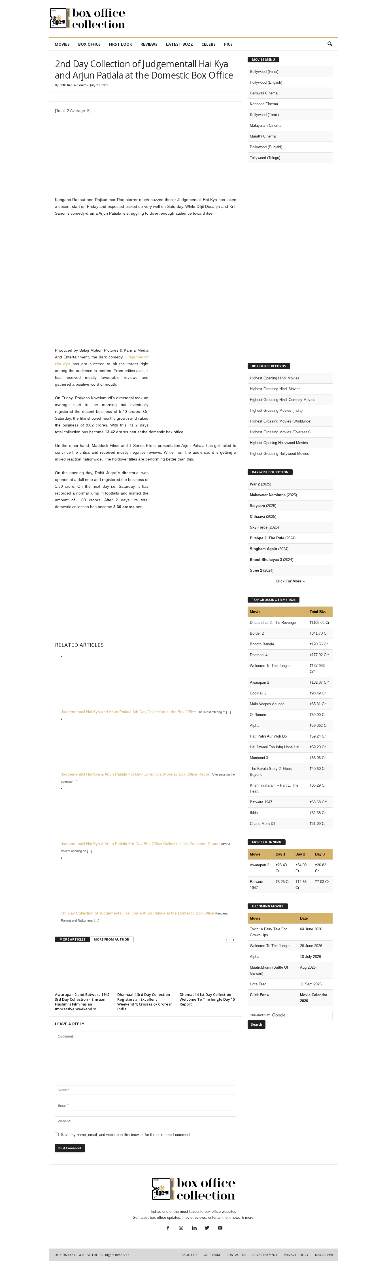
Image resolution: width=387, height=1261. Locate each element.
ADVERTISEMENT (264, 1254)
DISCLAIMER (324, 1254)
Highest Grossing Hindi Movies (275, 389)
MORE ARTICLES (72, 939)
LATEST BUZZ (179, 44)
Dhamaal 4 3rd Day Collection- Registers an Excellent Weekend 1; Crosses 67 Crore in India (145, 1001)
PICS (228, 44)
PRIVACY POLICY (296, 1254)
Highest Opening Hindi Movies (274, 378)
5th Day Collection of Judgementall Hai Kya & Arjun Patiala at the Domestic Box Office (137, 913)
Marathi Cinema (263, 136)
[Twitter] (207, 1228)
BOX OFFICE (89, 44)
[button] (330, 44)
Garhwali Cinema (264, 93)
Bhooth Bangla (262, 644)
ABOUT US (189, 1254)
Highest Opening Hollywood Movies (279, 443)
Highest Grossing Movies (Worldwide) (280, 421)
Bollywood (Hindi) (264, 71)
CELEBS (208, 44)
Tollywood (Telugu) (265, 158)
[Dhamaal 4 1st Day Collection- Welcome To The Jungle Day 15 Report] (208, 969)
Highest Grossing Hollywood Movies (279, 453)
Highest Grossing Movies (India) (276, 410)
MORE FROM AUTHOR (111, 939)
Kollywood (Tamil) (264, 115)
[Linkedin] (194, 1228)
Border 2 (257, 633)
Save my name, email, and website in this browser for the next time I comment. (126, 1135)
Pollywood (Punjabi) (266, 147)
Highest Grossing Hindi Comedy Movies (282, 400)
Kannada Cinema (264, 104)
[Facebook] (168, 1228)
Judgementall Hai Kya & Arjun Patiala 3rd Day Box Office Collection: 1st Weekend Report (140, 843)
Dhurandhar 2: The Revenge (273, 622)
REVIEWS (149, 44)
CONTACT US (236, 1254)
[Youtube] (220, 1228)
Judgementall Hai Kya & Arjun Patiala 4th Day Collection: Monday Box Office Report (135, 774)
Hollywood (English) (266, 82)
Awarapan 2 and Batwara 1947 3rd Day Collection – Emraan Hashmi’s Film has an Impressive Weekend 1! (82, 1001)
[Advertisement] (235, 18)
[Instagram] (181, 1228)
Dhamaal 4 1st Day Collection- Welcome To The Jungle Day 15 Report (207, 999)
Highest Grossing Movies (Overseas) (280, 432)
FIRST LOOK (120, 44)
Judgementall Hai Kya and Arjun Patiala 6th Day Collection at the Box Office (128, 711)
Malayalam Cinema (265, 125)
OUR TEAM (212, 1254)
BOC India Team (72, 85)
